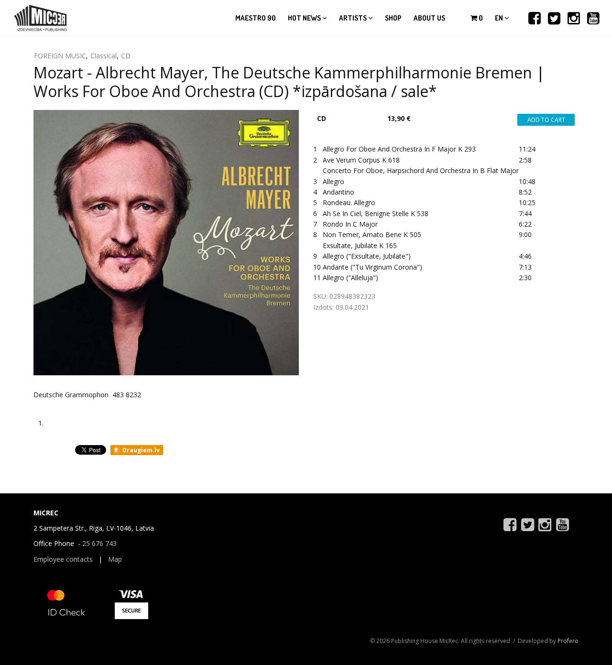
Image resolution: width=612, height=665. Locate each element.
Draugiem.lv (140, 450)
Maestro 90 (255, 17)
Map (115, 559)
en (499, 17)
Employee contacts (63, 559)
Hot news (305, 17)
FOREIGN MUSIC (60, 55)
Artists (353, 17)
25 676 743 (99, 543)
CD (126, 55)
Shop (393, 17)
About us (429, 17)
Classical (103, 55)
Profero (568, 641)
